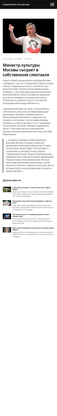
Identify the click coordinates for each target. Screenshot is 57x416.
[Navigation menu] (52, 4)
